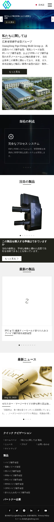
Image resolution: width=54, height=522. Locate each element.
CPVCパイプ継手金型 (14, 488)
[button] (25, 26)
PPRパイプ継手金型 (13, 475)
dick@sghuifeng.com (30, 519)
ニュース (9, 444)
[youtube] (46, 510)
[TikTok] (38, 510)
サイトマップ (10, 448)
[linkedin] (31, 510)
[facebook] (10, 510)
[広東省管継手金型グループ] (10, 5)
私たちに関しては (29, 440)
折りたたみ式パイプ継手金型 (17, 492)
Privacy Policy (43, 515)
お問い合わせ (43, 444)
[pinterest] (24, 510)
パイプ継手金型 (11, 462)
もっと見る (10, 22)
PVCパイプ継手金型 (13, 479)
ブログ (24, 444)
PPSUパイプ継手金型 (14, 484)
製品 (40, 440)
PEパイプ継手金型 (13, 471)
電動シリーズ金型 (12, 466)
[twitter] (17, 510)
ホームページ (10, 440)
